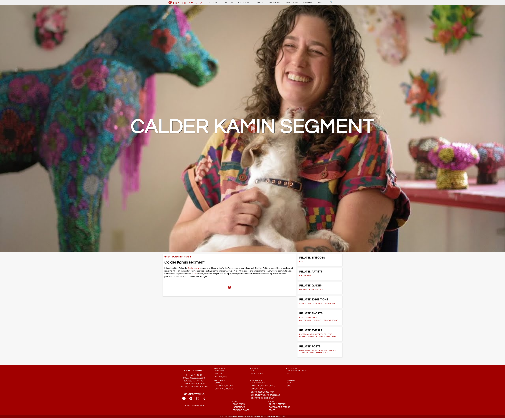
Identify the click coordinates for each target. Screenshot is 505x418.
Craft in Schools (223, 389)
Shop (289, 386)
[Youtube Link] (183, 399)
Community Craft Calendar (265, 395)
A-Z (252, 371)
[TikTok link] (204, 399)
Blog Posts (238, 404)
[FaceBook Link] (191, 399)
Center (259, 2)
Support (307, 2)
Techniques (220, 377)
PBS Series (214, 2)
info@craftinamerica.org (194, 387)
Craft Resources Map (262, 392)
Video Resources (223, 386)
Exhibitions (244, 2)
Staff (271, 410)
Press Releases (240, 410)
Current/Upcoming (296, 371)
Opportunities (258, 389)
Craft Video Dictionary (262, 398)
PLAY (194, 274)
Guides (218, 383)
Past (289, 374)
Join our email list (194, 405)
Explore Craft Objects (262, 386)
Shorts (218, 374)
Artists (229, 2)
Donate (290, 383)
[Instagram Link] (198, 399)
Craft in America (277, 404)
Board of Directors (279, 407)
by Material (256, 374)
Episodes (219, 371)
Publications (257, 383)
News (235, 402)
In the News (238, 407)
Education (274, 2)
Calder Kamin (193, 268)
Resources (291, 2)
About (321, 2)
